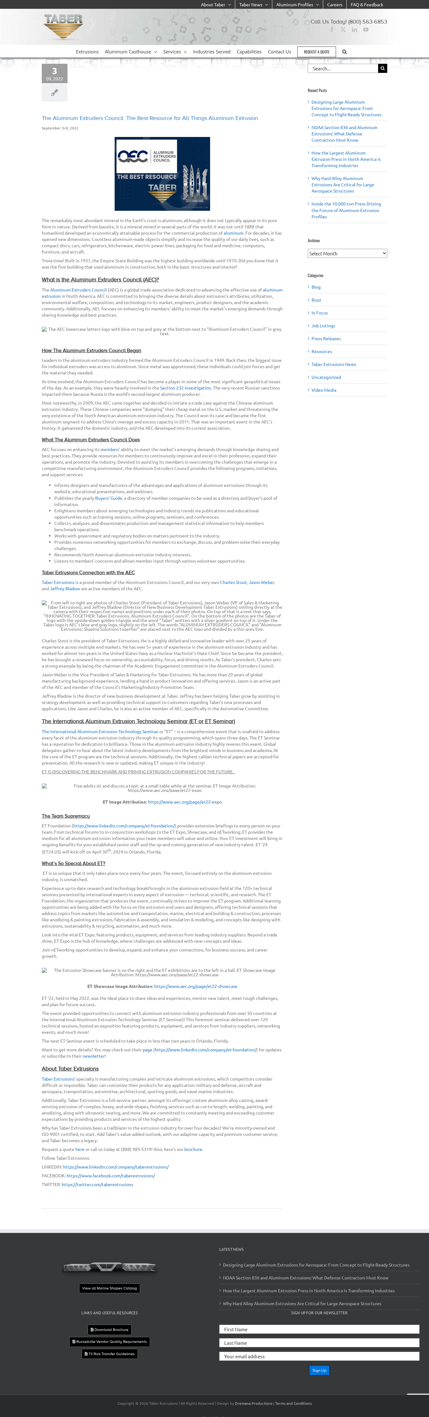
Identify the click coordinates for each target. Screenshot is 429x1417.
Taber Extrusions (58, 582)
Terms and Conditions (293, 1403)
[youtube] (365, 29)
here (79, 1149)
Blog (316, 287)
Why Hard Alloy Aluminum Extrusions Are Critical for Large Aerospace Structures (343, 184)
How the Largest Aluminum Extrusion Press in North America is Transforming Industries (346, 159)
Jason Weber (261, 582)
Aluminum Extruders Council (78, 289)
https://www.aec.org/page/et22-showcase (195, 986)
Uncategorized (326, 377)
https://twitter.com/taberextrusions (97, 1184)
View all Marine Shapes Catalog (109, 1288)
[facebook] (331, 29)
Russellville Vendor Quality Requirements (111, 1341)
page (147, 1049)
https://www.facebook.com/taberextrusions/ (111, 1175)
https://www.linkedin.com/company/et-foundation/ (124, 825)
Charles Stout (233, 582)
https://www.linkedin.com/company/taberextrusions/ (116, 1166)
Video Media (324, 390)
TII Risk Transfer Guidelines (111, 1353)
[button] (344, 51)
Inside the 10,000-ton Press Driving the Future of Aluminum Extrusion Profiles (346, 210)
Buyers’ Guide (108, 498)
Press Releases (326, 338)
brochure (193, 1149)
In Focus (320, 312)
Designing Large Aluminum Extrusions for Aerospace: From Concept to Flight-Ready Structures (347, 108)
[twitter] (343, 29)
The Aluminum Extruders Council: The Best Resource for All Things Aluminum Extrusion (150, 118)
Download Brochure (111, 1329)
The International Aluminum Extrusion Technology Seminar (100, 731)
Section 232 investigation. (186, 387)
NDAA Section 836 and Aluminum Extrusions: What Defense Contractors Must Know (344, 133)
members (109, 449)
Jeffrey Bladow (65, 588)
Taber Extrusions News (334, 364)
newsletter (94, 1056)
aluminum (233, 233)
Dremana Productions (253, 1403)
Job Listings (323, 325)
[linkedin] (354, 29)
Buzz (316, 299)
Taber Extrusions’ (58, 1079)
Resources (322, 351)
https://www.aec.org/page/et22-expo (185, 801)
